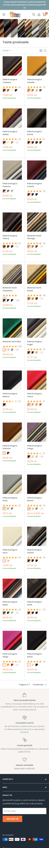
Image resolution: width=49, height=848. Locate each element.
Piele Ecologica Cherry (10, 237)
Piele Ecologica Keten (34, 655)
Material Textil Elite (12, 341)
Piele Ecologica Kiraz (10, 499)
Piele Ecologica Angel (34, 343)
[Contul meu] (39, 14)
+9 (41, 298)
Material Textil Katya (34, 289)
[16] (40, 90)
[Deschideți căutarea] (33, 14)
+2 (17, 142)
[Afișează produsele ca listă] (45, 50)
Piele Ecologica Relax (10, 603)
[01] (4, 90)
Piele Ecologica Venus (34, 395)
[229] (4, 300)
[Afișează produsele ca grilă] (41, 50)
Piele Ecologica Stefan (34, 551)
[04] (16, 90)
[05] (12, 246)
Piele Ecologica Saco (10, 551)
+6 (41, 246)
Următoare (38, 684)
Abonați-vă (12, 818)
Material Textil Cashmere (10, 289)
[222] (8, 300)
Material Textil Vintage (34, 237)
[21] (37, 90)
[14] (12, 613)
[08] (8, 142)
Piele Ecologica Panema (10, 185)
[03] (12, 90)
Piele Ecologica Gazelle (34, 81)
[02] (8, 90)
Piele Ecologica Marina (10, 395)
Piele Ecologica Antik (34, 603)
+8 (17, 613)
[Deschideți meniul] (4, 14)
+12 (17, 350)
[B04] (37, 298)
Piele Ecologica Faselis (34, 185)
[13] (8, 613)
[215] (12, 300)
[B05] (33, 298)
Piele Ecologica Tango (34, 447)
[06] (29, 404)
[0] (44, 14)
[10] (37, 456)
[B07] (29, 298)
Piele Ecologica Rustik (34, 133)
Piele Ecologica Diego (10, 655)
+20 (17, 300)
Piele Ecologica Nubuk (10, 133)
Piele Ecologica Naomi (34, 499)
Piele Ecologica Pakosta (10, 447)
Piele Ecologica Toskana (10, 81)
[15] (33, 90)
